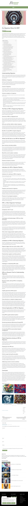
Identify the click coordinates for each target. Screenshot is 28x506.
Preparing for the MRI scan (6, 68)
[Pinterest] (5, 31)
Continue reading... (4, 458)
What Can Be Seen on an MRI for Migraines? (8, 48)
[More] (10, 31)
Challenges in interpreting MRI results (8, 60)
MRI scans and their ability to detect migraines (8, 46)
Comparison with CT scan (6, 55)
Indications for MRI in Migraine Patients (7, 51)
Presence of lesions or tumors (7, 50)
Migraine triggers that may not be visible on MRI (9, 58)
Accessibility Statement (23, 500)
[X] (4, 31)
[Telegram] (8, 31)
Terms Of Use (21, 497)
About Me (21, 496)
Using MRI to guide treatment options (8, 65)
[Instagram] (9, 31)
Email (3, 441)
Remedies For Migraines (20, 404)
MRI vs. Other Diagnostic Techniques (7, 54)
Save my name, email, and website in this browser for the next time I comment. (13, 448)
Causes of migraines (6, 43)
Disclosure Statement (22, 498)
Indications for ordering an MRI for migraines (8, 52)
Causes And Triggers (5, 410)
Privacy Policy (21, 501)
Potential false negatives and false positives (8, 59)
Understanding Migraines (5, 41)
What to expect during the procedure (7, 69)
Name (3, 438)
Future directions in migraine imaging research (8, 63)
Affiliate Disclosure (22, 499)
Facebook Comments (9, 424)
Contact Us (21, 502)
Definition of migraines (6, 42)
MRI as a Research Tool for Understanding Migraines (9, 61)
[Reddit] (6, 31)
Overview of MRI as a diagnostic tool (7, 45)
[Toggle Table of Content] (15, 40)
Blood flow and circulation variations (7, 49)
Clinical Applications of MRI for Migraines (7, 64)
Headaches (24, 407)
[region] (8, 501)
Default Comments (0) (4, 424)
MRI (23, 413)
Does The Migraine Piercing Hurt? (8, 404)
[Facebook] (2, 31)
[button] (14, 7)
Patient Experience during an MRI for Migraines (8, 67)
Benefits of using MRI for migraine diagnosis (8, 47)
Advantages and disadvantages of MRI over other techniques (10, 56)
